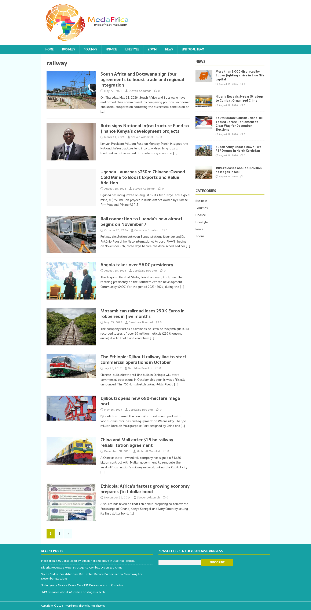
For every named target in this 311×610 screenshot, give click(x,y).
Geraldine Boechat (146, 230)
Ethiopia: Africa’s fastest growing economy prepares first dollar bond (145, 489)
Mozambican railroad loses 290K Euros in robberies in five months (142, 314)
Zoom (152, 49)
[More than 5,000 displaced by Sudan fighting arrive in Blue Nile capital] (203, 80)
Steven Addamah (140, 90)
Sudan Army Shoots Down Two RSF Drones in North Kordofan (238, 149)
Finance (111, 49)
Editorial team (193, 49)
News (169, 49)
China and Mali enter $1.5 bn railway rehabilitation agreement (136, 442)
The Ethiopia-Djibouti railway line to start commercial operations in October (143, 359)
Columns (90, 49)
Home (49, 49)
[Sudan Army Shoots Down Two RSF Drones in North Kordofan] (203, 153)
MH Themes (98, 605)
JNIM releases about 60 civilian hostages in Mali (239, 170)
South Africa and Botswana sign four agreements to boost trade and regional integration (142, 79)
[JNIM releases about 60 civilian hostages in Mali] (203, 176)
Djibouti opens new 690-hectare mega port (140, 401)
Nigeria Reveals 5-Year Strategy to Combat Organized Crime (240, 98)
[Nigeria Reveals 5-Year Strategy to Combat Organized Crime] (203, 105)
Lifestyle (132, 49)
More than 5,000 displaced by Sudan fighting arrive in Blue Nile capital (240, 75)
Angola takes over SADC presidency (136, 264)
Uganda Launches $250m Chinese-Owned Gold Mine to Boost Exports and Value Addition (142, 177)
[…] (102, 112)
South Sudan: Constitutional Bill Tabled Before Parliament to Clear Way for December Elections (239, 124)
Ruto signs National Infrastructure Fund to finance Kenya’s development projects (144, 128)
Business (68, 49)
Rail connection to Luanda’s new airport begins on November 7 (141, 221)
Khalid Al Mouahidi (149, 451)
